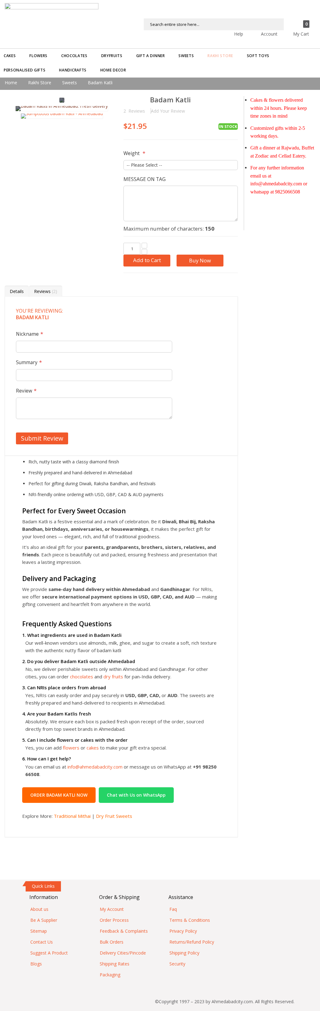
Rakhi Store (39, 82)
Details (17, 291)
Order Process (114, 920)
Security (177, 964)
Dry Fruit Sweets (114, 816)
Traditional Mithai (72, 816)
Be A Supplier (43, 920)
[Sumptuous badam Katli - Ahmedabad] (62, 116)
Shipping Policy (184, 953)
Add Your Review (168, 111)
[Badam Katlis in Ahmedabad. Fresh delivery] (62, 108)
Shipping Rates (114, 964)
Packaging (110, 975)
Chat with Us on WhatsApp (136, 795)
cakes (93, 748)
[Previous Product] (222, 100)
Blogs (36, 964)
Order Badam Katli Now (59, 795)
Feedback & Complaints (124, 931)
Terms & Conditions (189, 920)
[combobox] (213, 24)
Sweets (69, 82)
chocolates (81, 676)
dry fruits (113, 676)
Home (11, 82)
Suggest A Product (49, 953)
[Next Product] (233, 100)
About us (39, 909)
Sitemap (38, 931)
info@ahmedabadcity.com (95, 767)
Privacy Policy (183, 931)
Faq (173, 909)
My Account (112, 909)
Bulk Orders (111, 942)
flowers (71, 748)
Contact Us (41, 942)
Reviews (45, 291)
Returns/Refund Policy (191, 942)
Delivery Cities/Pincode (123, 953)
